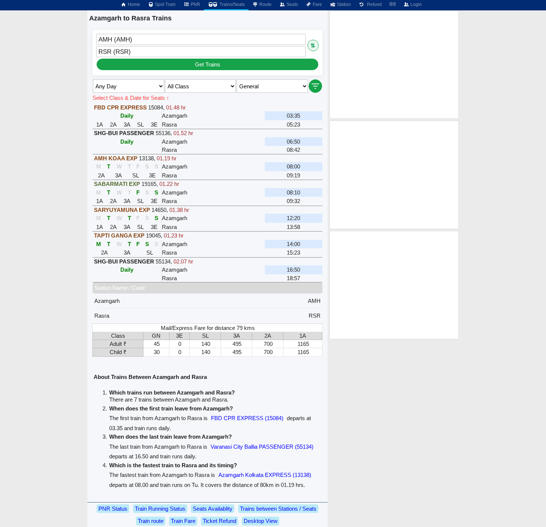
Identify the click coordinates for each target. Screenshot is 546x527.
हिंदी (392, 4)
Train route (150, 521)
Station (343, 4)
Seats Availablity (213, 508)
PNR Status (112, 508)
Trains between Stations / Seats (278, 508)
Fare (317, 4)
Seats (291, 4)
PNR (194, 4)
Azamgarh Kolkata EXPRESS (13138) (264, 475)
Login (415, 4)
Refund (373, 4)
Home (133, 4)
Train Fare (183, 521)
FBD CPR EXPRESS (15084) (247, 418)
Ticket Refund (219, 521)
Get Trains (207, 64)
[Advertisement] (394, 65)
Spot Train (165, 4)
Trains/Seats (231, 4)
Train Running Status (160, 508)
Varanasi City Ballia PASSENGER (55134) (262, 446)
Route (265, 4)
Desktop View (260, 521)
